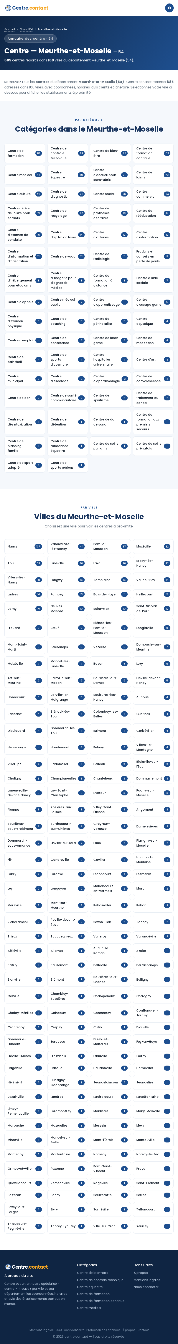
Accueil (9, 29)
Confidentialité (74, 1330)
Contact (143, 1330)
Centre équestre (90, 1287)
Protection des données (103, 1330)
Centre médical (89, 1308)
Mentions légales (147, 1280)
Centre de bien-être (92, 1273)
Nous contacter (146, 1287)
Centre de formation (93, 1294)
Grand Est (26, 29)
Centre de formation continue (100, 1301)
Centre (30, 8)
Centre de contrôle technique (100, 1280)
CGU (59, 1330)
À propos (141, 1273)
